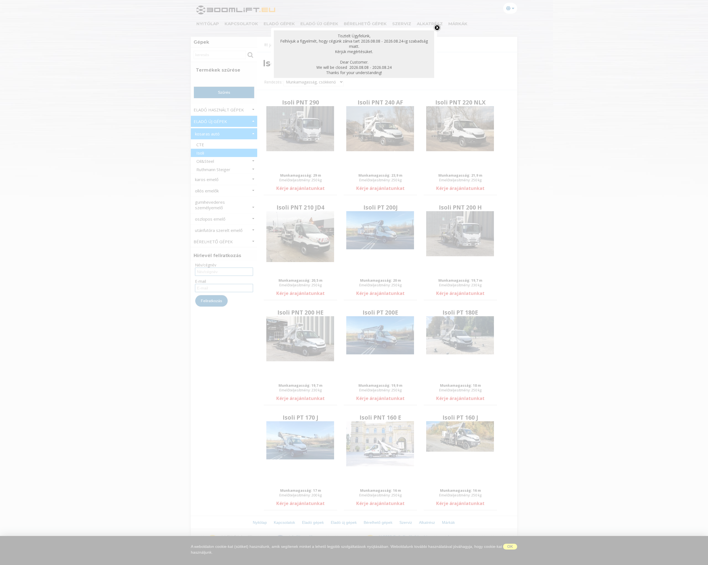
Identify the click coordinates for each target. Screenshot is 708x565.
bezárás (436, 27)
